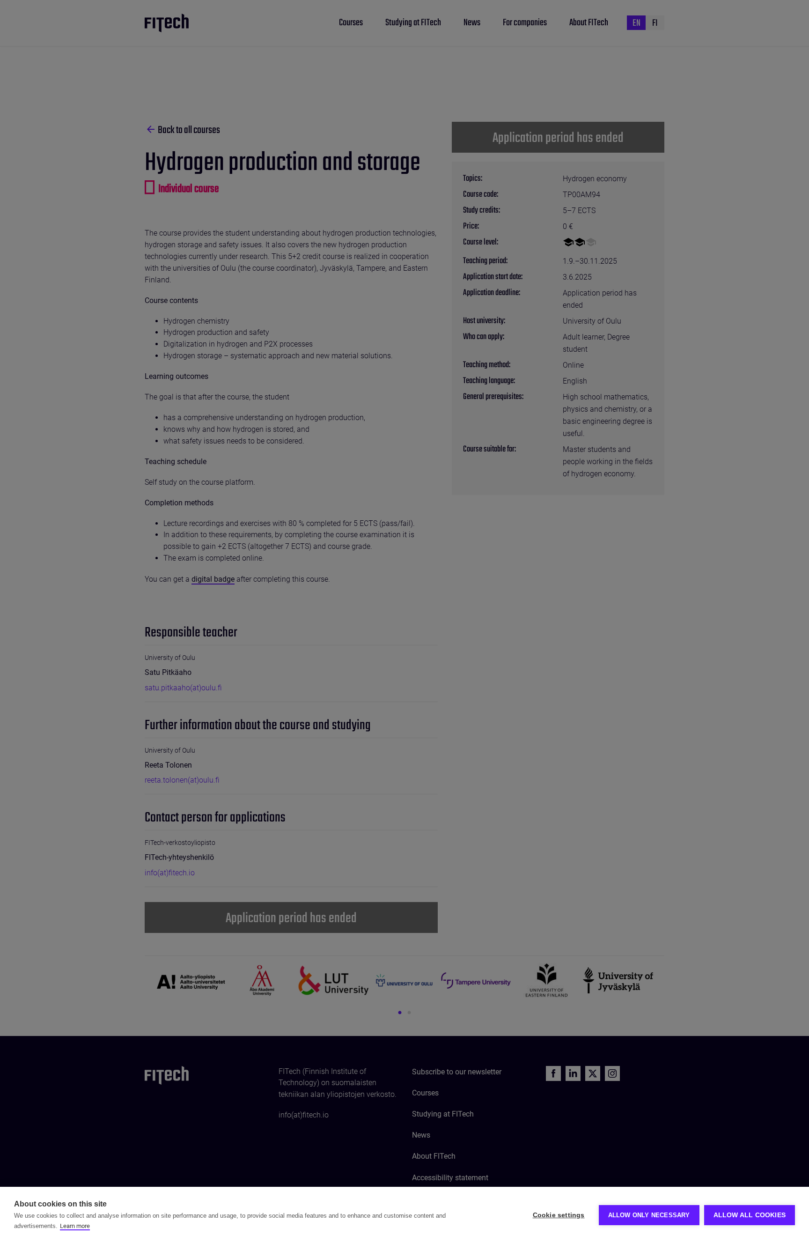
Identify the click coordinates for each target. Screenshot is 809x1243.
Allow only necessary (649, 1215)
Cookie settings (559, 1215)
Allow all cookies (749, 1215)
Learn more (75, 1225)
